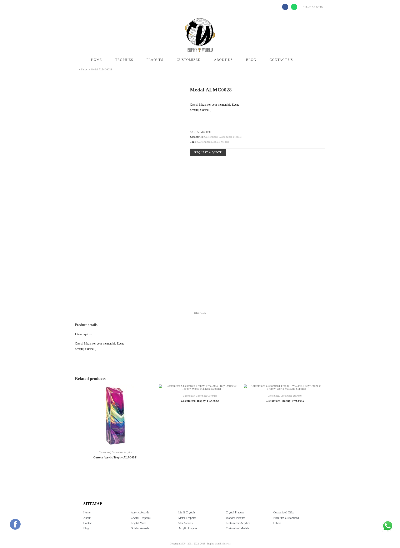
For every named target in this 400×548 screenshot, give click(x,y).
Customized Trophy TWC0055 (285, 400)
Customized (211, 136)
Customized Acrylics (122, 452)
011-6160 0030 (313, 7)
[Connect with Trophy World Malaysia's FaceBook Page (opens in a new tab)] (15, 524)
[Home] (76, 69)
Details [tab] (200, 312)
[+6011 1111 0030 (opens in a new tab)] (387, 526)
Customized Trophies (206, 395)
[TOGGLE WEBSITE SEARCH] (308, 60)
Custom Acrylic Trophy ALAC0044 (115, 457)
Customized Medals (230, 136)
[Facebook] (285, 7)
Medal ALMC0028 (101, 69)
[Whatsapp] (294, 7)
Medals (225, 141)
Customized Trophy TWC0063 (200, 400)
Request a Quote (208, 152)
